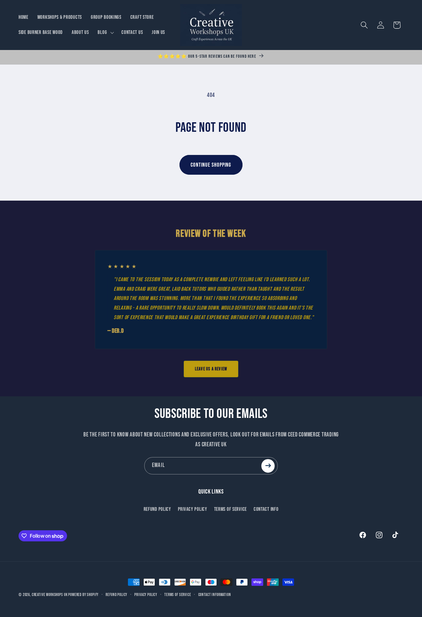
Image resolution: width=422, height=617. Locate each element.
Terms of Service (230, 509)
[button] (105, 32)
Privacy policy (145, 594)
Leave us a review (211, 369)
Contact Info (266, 509)
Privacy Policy (192, 509)
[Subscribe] (268, 465)
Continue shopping (211, 165)
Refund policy (116, 594)
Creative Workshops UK (50, 594)
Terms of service (177, 594)
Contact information (214, 594)
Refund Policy (157, 509)
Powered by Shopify (83, 594)
